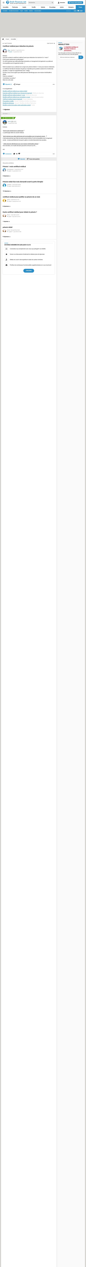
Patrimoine (15, 7)
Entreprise (71, 7)
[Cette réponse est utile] (14, 154)
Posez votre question (34, 159)
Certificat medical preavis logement (12, 99)
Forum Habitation (28, 99)
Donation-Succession (13, 10)
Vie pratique (52, 7)
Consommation (37, 10)
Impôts (24, 7)
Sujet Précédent (8, 43)
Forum (80, 7)
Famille (34, 7)
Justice (62, 7)
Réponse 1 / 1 (6, 113)
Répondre (22, 159)
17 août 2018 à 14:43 (17, 51)
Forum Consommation (37, 97)
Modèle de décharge (8, 103)
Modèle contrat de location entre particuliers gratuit (17, 105)
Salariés (43, 7)
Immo (75, 10)
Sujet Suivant (50, 43)
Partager (18, 84)
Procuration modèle (8, 101)
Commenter (8, 154)
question (76, 2)
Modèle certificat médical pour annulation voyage (16, 97)
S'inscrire (29, 270)
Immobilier (5, 7)
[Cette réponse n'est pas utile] (19, 154)
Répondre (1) (8, 84)
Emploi (81, 10)
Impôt (21, 10)
